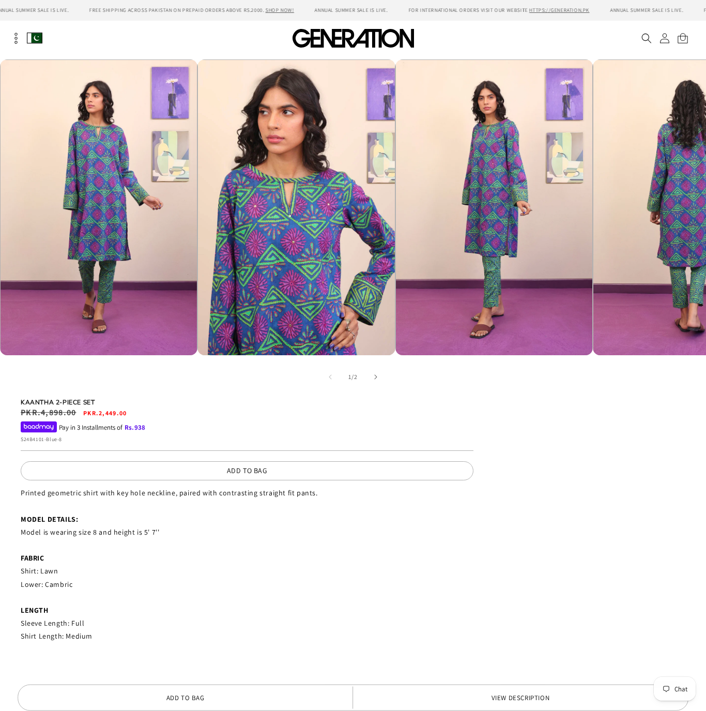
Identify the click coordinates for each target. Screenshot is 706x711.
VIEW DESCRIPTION (521, 697)
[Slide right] (375, 377)
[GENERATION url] (353, 38)
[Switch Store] (34, 38)
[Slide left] (330, 377)
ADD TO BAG (247, 470)
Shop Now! (279, 10)
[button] (646, 38)
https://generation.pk (559, 10)
